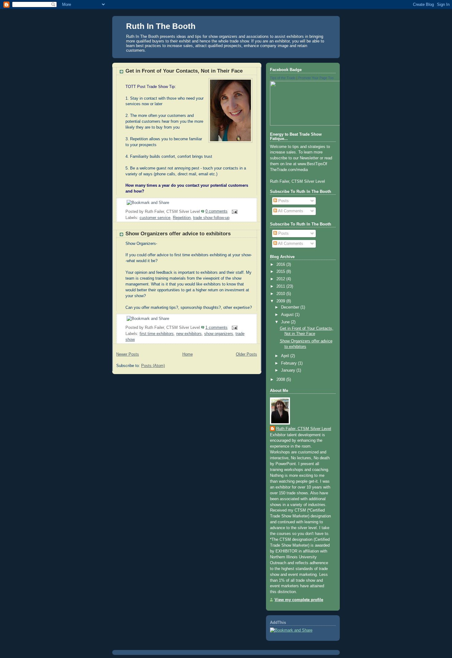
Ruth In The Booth (161, 26)
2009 (281, 301)
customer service (155, 218)
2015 (281, 271)
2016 (281, 264)
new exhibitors (189, 334)
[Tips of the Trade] (325, 124)
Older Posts (246, 354)
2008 (281, 379)
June (286, 322)
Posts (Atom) (153, 366)
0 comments (216, 211)
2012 (281, 279)
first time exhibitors (157, 334)
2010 (281, 294)
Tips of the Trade (282, 78)
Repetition (182, 218)
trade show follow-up (211, 218)
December (290, 307)
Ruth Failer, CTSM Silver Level (303, 429)
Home (187, 354)
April (285, 356)
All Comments (290, 211)
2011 (281, 286)
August (288, 315)
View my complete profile (299, 600)
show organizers (218, 334)
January (288, 370)
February (289, 363)
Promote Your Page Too (316, 78)
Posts (283, 201)
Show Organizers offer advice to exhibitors (178, 234)
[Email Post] (234, 211)
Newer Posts (127, 354)
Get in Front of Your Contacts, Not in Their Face (184, 71)
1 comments (216, 327)
